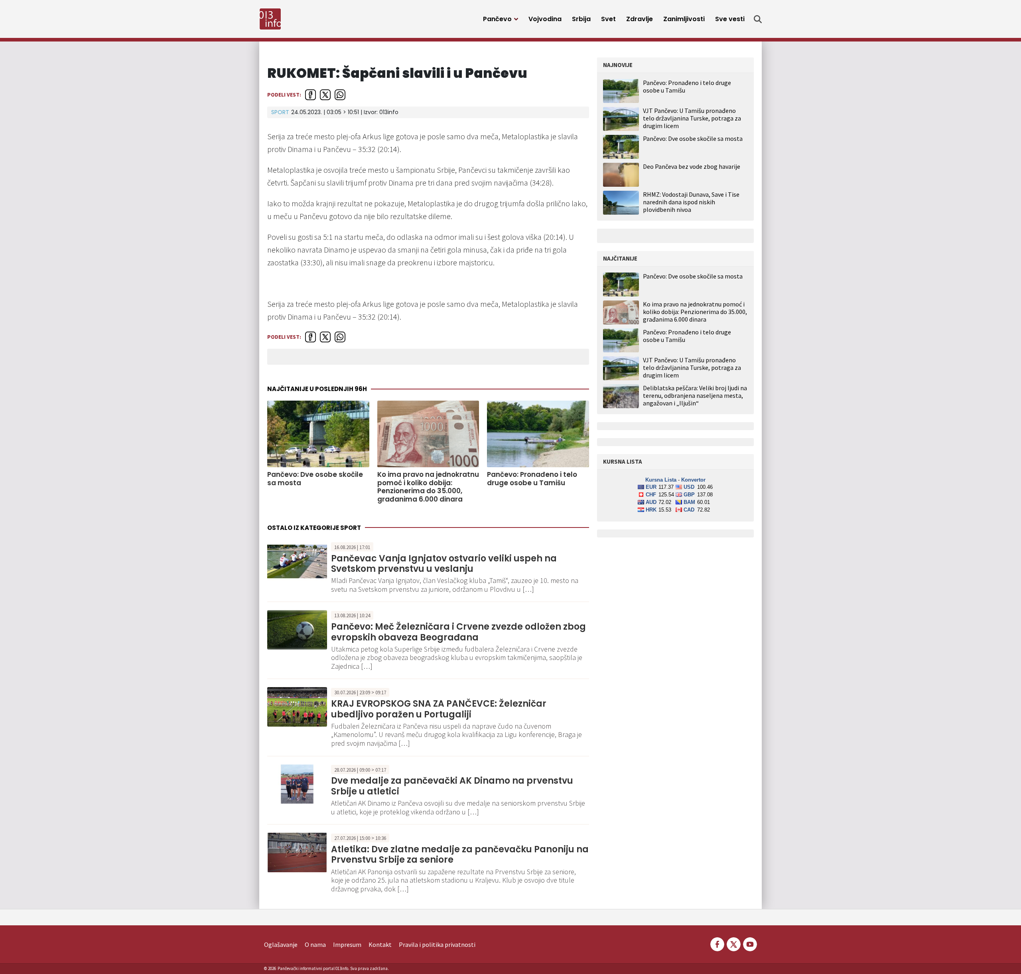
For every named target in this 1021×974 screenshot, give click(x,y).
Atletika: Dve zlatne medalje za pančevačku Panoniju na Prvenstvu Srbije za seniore (460, 854)
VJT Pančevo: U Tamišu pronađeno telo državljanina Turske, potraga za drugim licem (692, 118)
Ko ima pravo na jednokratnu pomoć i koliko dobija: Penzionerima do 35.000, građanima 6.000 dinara (428, 486)
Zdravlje (639, 19)
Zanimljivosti (684, 19)
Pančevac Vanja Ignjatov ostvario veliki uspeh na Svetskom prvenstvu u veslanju (444, 563)
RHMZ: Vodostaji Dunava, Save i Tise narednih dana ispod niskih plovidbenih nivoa (691, 201)
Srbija (581, 19)
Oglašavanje (281, 944)
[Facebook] (717, 944)
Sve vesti (730, 19)
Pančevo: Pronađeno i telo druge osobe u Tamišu (532, 478)
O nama (315, 944)
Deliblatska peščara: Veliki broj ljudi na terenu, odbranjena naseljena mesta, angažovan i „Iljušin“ (695, 395)
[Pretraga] (758, 19)
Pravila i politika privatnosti (437, 944)
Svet (608, 19)
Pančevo (497, 19)
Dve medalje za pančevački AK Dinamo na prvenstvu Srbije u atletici (452, 785)
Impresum (347, 944)
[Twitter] (733, 944)
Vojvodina (545, 19)
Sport (280, 112)
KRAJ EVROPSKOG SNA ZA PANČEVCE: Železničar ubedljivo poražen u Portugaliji (438, 708)
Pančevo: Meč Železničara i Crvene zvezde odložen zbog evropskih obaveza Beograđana (458, 631)
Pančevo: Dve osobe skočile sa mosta (315, 478)
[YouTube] (749, 944)
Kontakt (380, 944)
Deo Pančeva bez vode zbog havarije (691, 166)
